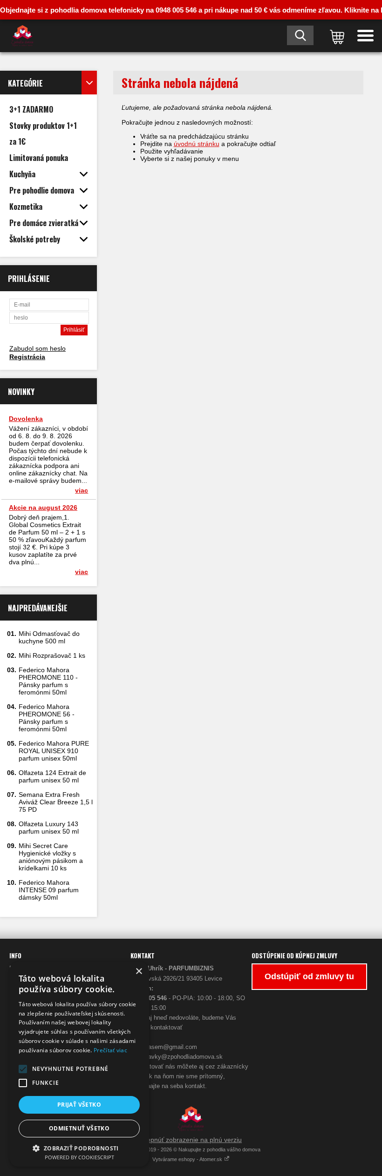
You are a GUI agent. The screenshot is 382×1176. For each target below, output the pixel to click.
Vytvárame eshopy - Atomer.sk (188, 1159)
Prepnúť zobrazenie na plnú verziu (191, 1139)
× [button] (138, 971)
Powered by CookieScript (79, 1157)
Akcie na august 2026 (43, 507)
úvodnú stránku (196, 143)
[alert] (79, 1064)
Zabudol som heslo (37, 348)
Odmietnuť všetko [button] (79, 1128)
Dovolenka (26, 418)
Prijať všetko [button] (79, 1105)
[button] (23, 1069)
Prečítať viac (110, 1050)
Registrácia (27, 357)
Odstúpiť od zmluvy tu (309, 976)
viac (81, 490)
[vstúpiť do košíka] (335, 36)
